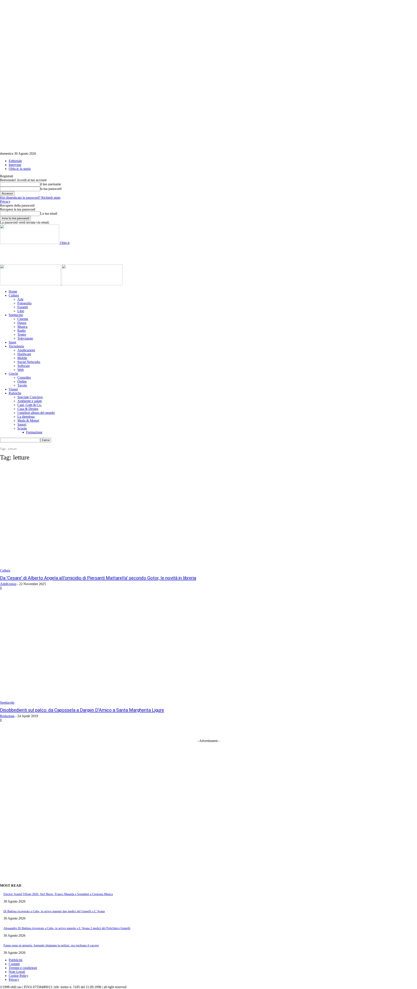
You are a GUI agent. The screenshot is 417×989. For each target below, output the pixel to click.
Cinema (22, 319)
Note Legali (17, 972)
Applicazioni (26, 350)
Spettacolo (16, 315)
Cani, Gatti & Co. (29, 405)
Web (20, 370)
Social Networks (28, 362)
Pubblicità (15, 960)
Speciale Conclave (30, 397)
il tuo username (50, 184)
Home (13, 291)
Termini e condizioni (23, 968)
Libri (20, 311)
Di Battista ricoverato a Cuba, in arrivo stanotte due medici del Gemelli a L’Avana (54, 911)
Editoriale (15, 161)
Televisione (25, 338)
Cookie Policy (18, 975)
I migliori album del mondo (36, 413)
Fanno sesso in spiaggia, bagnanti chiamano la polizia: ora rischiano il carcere (51, 945)
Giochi (13, 373)
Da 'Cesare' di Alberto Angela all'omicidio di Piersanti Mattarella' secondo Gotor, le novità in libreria (98, 578)
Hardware (24, 354)
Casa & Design (27, 409)
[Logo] (31, 284)
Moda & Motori (28, 420)
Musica (22, 327)
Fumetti (22, 307)
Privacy (5, 201)
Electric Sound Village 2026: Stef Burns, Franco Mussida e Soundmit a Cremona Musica (58, 894)
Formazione (34, 432)
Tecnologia (16, 346)
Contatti (14, 964)
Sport (12, 342)
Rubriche (15, 393)
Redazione (7, 716)
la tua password (50, 189)
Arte (20, 299)
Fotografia (24, 303)
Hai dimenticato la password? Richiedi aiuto (30, 197)
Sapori (21, 424)
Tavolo (22, 385)
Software (23, 366)
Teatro (21, 334)
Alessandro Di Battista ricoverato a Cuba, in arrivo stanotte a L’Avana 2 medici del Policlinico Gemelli (66, 928)
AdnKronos (8, 584)
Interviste (15, 165)
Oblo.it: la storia (20, 169)
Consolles (24, 377)
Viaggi (13, 389)
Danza (21, 323)
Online (22, 381)
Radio (21, 330)
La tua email (48, 213)
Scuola (22, 428)
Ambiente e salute (29, 401)
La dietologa (26, 416)
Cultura (14, 295)
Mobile (22, 358)
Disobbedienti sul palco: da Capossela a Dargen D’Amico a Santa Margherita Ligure (82, 710)
